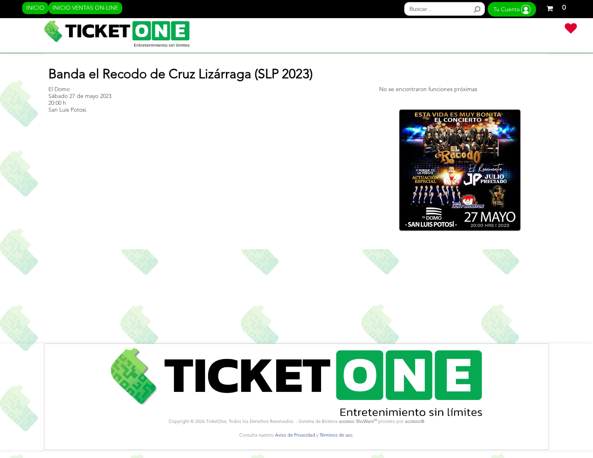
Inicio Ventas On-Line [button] (85, 8)
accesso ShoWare (358, 422)
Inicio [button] (35, 8)
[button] (556, 7)
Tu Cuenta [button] (507, 9)
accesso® (414, 422)
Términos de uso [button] (336, 435)
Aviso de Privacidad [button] (295, 435)
